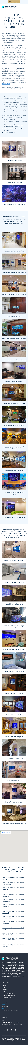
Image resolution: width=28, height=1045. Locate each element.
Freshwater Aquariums (9, 995)
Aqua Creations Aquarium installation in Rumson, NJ (13, 905)
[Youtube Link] (15, 1030)
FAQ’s (4, 991)
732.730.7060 (5, 1006)
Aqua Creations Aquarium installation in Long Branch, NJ (13, 934)
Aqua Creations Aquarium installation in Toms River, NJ (13, 883)
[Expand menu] (24, 7)
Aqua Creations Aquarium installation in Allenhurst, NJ (13, 945)
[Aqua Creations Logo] (9, 7)
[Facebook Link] (5, 1030)
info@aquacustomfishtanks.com (10, 1010)
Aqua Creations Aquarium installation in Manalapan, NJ (13, 917)
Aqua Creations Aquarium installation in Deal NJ (13, 928)
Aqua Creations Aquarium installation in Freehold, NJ (13, 912)
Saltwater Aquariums (8, 997)
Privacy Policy (10, 1039)
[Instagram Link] (8, 1030)
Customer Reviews (8, 993)
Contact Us (18, 1039)
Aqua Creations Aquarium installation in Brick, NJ (13, 878)
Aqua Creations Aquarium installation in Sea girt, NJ (13, 895)
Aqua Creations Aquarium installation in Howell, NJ (13, 888)
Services (5, 989)
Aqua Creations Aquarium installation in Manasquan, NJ (13, 922)
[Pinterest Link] (12, 1030)
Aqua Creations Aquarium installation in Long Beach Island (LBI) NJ (13, 939)
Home (4, 985)
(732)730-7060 (6, 84)
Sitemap (24, 1039)
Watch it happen (14, 2)
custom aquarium (11, 965)
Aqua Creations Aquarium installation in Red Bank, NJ (13, 900)
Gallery (5, 987)
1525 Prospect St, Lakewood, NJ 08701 (11, 1022)
